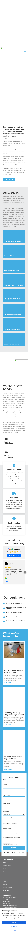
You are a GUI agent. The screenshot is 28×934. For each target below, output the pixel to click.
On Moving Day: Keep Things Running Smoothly (14, 714)
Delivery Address (6, 803)
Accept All (14, 922)
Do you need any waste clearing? (10, 833)
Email (4, 790)
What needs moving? (7, 817)
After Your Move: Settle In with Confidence (13, 671)
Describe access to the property (10, 823)
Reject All (14, 930)
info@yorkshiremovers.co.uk (10, 905)
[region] (14, 921)
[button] (25, 51)
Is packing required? (7, 828)
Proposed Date (6, 811)
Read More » (8, 683)
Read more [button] (8, 574)
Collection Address (7, 795)
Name (4, 779)
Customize (14, 926)
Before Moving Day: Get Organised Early (13, 758)
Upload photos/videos (7, 842)
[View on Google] (6, 563)
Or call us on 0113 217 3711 (14, 852)
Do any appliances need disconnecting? (11, 837)
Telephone (5, 784)
